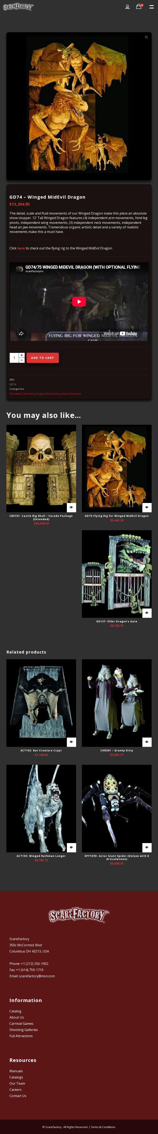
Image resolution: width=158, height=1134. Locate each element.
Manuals (16, 1071)
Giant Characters (71, 393)
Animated (15, 393)
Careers (15, 1089)
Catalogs (16, 1077)
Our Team (17, 1083)
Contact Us (17, 1096)
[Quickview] (71, 507)
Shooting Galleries (23, 1029)
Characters (28, 393)
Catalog (15, 1011)
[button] (146, 37)
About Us (16, 1017)
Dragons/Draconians (48, 393)
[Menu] (151, 6)
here (21, 248)
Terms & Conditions (103, 1127)
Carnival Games (21, 1023)
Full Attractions (21, 1036)
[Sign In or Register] (127, 7)
